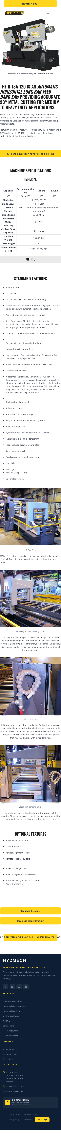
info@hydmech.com (14, 1091)
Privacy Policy (14, 1119)
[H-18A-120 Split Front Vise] (30, 746)
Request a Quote (10, 1054)
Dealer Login (42, 1119)
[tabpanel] (30, 220)
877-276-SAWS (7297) (15, 1086)
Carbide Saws (8, 1026)
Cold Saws (7, 1021)
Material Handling (10, 1035)
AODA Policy (27, 1119)
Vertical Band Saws (11, 1016)
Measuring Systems (11, 1030)
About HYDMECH (10, 1049)
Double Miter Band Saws (13, 1001)
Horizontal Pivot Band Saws (14, 1006)
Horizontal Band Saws (12, 1011)
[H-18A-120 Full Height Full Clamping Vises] (30, 570)
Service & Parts (9, 1059)
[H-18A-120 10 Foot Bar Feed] (30, 489)
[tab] (30, 179)
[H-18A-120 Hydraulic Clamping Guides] (30, 658)
